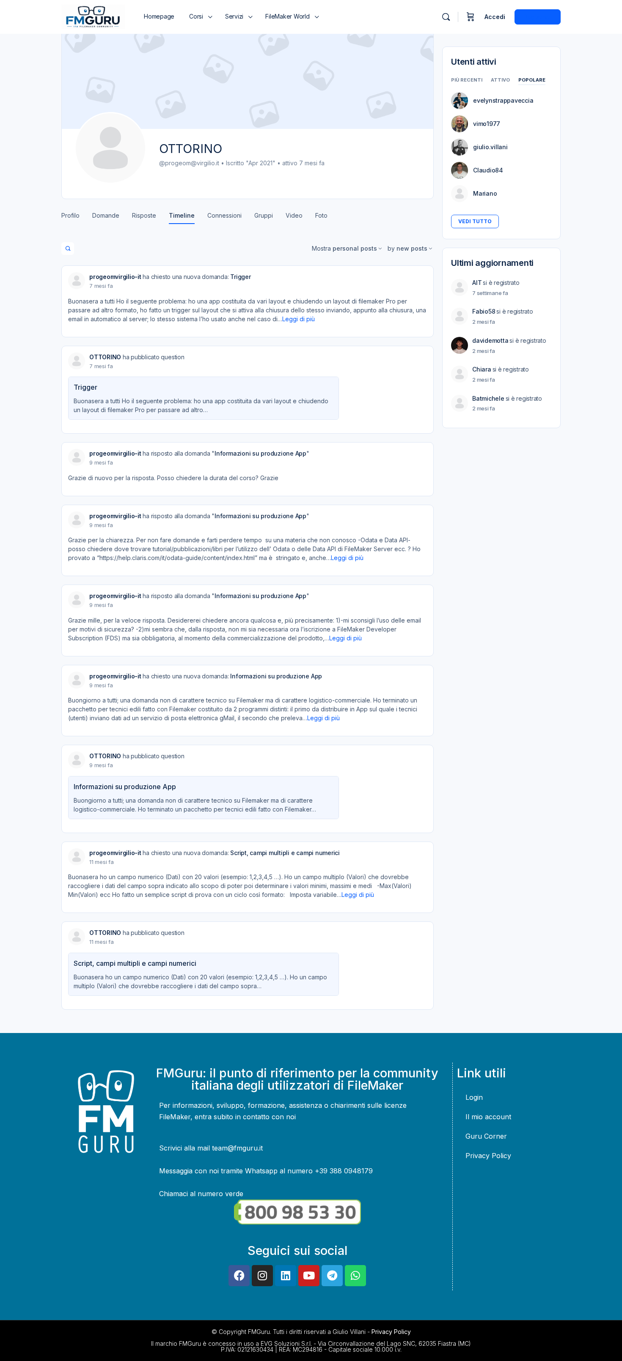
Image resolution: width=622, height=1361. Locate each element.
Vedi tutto (475, 221)
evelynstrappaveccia (503, 100)
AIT (477, 282)
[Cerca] (446, 17)
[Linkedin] (285, 1275)
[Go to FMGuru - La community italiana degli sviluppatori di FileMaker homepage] (93, 16)
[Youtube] (308, 1275)
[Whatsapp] (355, 1275)
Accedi (494, 16)
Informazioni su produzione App (260, 453)
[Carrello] (470, 17)
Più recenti (466, 80)
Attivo (500, 80)
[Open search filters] (67, 248)
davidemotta (490, 340)
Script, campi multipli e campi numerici (285, 852)
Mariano (485, 193)
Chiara (481, 369)
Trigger (240, 276)
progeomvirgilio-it (115, 276)
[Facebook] (239, 1275)
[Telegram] (332, 1275)
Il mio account (488, 1116)
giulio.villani (490, 147)
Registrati (537, 16)
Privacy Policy (488, 1155)
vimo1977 (486, 123)
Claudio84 (488, 170)
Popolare (531, 80)
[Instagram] (262, 1275)
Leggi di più (298, 318)
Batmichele (488, 398)
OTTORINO (105, 357)
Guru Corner (486, 1136)
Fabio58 (483, 311)
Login (474, 1097)
